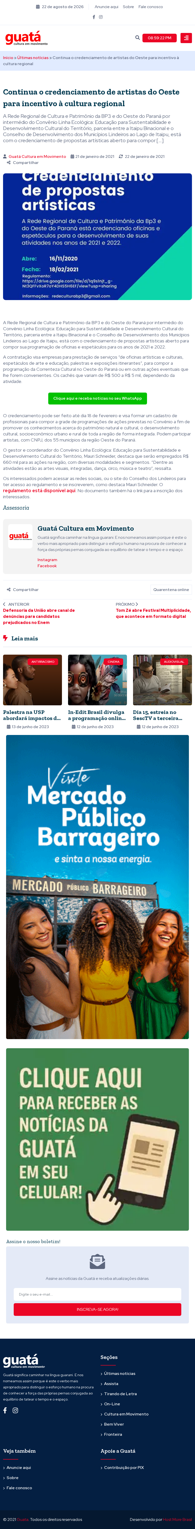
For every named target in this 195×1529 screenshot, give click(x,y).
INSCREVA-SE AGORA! (97, 1309)
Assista (111, 1383)
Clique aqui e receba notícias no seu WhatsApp (97, 398)
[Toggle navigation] (186, 38)
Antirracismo (42, 662)
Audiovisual (174, 662)
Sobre (128, 6)
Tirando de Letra (120, 1393)
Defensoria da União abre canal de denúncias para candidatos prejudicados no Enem (39, 616)
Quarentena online (171, 589)
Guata (22, 1519)
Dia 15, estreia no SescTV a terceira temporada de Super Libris (160, 721)
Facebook (47, 565)
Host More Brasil (177, 1519)
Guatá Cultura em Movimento (37, 156)
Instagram (47, 559)
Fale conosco (151, 6)
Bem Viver (114, 1424)
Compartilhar (26, 162)
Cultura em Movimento (126, 1414)
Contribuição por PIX (124, 1467)
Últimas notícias (32, 57)
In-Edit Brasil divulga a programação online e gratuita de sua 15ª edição (96, 721)
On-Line (112, 1404)
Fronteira (113, 1434)
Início (8, 57)
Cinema (113, 662)
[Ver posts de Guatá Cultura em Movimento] (20, 536)
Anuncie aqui (106, 6)
